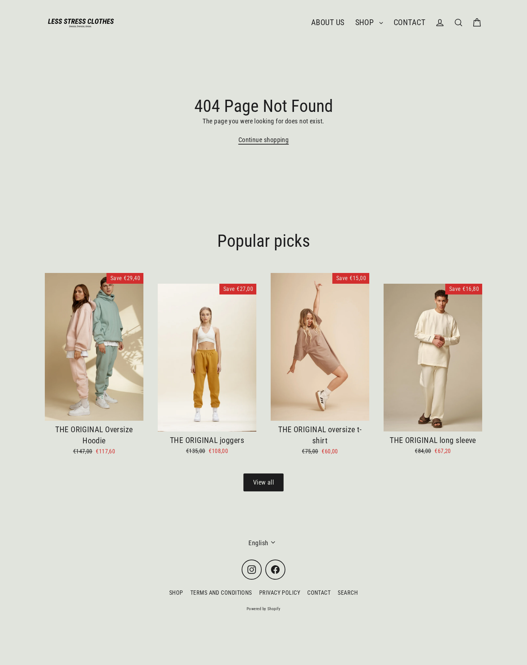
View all (263, 482)
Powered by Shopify (263, 609)
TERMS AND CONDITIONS (221, 592)
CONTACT (409, 22)
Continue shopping (263, 139)
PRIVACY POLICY (279, 592)
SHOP (365, 22)
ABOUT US (328, 22)
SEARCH (348, 592)
